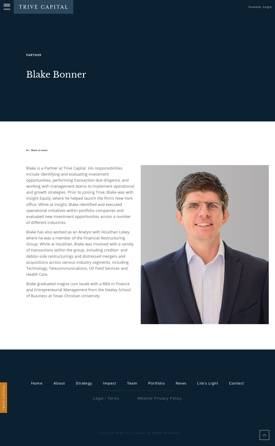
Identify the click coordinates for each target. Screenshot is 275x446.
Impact (109, 383)
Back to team (39, 150)
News (181, 383)
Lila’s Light (207, 383)
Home (37, 383)
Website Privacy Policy (160, 398)
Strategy (84, 383)
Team (132, 383)
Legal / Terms (106, 398)
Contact (236, 383)
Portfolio (156, 383)
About (59, 383)
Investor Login (260, 7)
